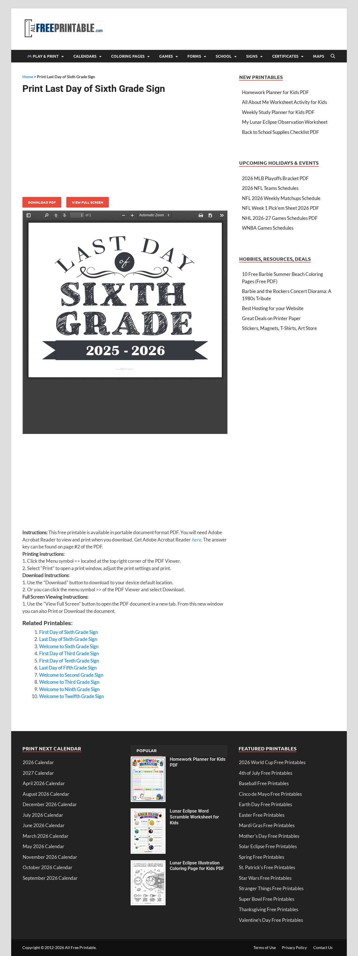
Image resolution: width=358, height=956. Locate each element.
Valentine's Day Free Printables (271, 920)
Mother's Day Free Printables (269, 836)
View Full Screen (87, 202)
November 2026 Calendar (50, 857)
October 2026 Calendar (47, 867)
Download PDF (42, 202)
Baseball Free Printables (264, 783)
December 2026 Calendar (50, 804)
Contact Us (323, 947)
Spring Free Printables (261, 857)
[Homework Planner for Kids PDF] (148, 760)
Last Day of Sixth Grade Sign (68, 639)
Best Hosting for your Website (272, 308)
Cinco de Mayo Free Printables (270, 794)
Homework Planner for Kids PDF (275, 92)
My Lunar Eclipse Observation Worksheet (285, 122)
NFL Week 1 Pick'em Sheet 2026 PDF (280, 208)
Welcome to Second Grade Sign (71, 675)
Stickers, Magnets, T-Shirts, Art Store (279, 328)
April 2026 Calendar (44, 783)
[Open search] (333, 56)
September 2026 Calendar (50, 878)
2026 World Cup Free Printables (272, 762)
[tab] (146, 751)
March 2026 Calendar (46, 836)
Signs (252, 56)
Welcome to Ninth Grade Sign (69, 689)
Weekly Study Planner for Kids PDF (278, 112)
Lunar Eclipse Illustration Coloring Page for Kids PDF (197, 865)
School (224, 56)
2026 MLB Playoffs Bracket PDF (275, 178)
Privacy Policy (294, 947)
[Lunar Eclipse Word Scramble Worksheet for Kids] (148, 812)
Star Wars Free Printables (265, 878)
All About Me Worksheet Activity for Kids (284, 102)
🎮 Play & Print (43, 56)
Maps (318, 56)
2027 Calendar (38, 773)
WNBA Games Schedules (267, 228)
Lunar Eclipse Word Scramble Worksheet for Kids (194, 816)
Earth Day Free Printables (265, 804)
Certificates (285, 56)
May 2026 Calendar (43, 846)
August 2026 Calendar (46, 794)
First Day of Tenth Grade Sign (69, 661)
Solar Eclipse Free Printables (268, 846)
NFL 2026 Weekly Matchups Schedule (281, 198)
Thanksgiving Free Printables (268, 909)
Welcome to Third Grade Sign (69, 682)
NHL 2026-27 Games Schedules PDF (280, 218)
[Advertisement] (125, 143)
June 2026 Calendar (44, 825)
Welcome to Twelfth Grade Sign (71, 696)
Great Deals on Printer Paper (271, 318)
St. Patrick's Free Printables (267, 867)
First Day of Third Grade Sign (69, 653)
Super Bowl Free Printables (266, 899)
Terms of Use (264, 947)
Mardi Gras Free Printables (267, 825)
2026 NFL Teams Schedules (270, 188)
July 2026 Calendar (43, 815)
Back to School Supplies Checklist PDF (280, 132)
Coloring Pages (128, 56)
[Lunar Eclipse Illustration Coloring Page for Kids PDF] (148, 864)
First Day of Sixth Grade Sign (68, 632)
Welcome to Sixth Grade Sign (68, 646)
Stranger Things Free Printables (271, 888)
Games (166, 56)
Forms (194, 56)
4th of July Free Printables (265, 773)
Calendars (84, 56)
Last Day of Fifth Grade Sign (67, 668)
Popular (146, 750)
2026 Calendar (38, 762)
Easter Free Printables (261, 815)
